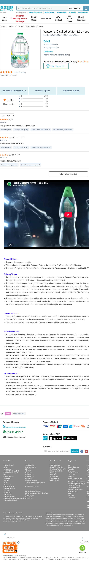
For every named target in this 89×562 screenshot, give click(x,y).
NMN (69, 465)
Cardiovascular (8, 477)
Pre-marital (6, 479)
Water (8, 413)
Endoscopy (7, 484)
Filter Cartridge (54, 479)
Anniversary (34, 559)
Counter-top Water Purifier (58, 469)
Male (5, 475)
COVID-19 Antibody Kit (10, 473)
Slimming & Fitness (74, 487)
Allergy (5, 482)
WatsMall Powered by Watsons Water (64, 35)
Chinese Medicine (9, 496)
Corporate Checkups (10, 500)
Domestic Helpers (9, 488)
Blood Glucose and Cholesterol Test (36, 493)
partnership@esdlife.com (14, 522)
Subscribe (75, 451)
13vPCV (28, 471)
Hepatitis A (28, 473)
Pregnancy (71, 497)
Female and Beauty (74, 486)
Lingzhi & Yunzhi (73, 473)
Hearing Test (7, 494)
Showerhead (54, 477)
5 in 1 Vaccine (29, 475)
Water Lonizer (54, 481)
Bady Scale (29, 497)
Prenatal (6, 481)
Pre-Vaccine (7, 469)
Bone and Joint (72, 491)
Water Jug (53, 473)
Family (43, 559)
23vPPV (27, 469)
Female (5, 467)
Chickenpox (29, 479)
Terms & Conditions (67, 557)
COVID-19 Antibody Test (11, 471)
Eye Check (6, 492)
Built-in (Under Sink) (56, 471)
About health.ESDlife (10, 557)
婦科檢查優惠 (62, 12)
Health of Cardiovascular (75, 489)
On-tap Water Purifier (56, 467)
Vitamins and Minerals (75, 479)
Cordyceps (71, 471)
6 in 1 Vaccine (29, 477)
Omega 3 (71, 477)
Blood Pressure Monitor (32, 491)
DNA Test (6, 490)
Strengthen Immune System (76, 482)
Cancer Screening (9, 486)
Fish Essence (72, 475)
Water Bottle (53, 475)
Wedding (24, 559)
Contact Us (47, 557)
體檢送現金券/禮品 (35, 12)
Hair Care (71, 495)
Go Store (56, 66)
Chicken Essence (73, 467)
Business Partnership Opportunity (30, 557)
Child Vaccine (29, 465)
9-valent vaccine (30, 467)
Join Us (56, 557)
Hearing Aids (29, 499)
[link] (9, 537)
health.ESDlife (61, 559)
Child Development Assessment (13, 498)
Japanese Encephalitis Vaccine (35, 482)
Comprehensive (8, 465)
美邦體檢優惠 (49, 12)
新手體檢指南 (83, 12)
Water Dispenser (55, 465)
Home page (4, 18)
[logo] (7, 13)
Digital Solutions (74, 559)
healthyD (51, 559)
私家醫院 (72, 12)
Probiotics (71, 469)
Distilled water (19, 413)
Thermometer (29, 495)
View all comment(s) (68, 174)
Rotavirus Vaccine (31, 481)
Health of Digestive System (76, 484)
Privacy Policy (81, 557)
